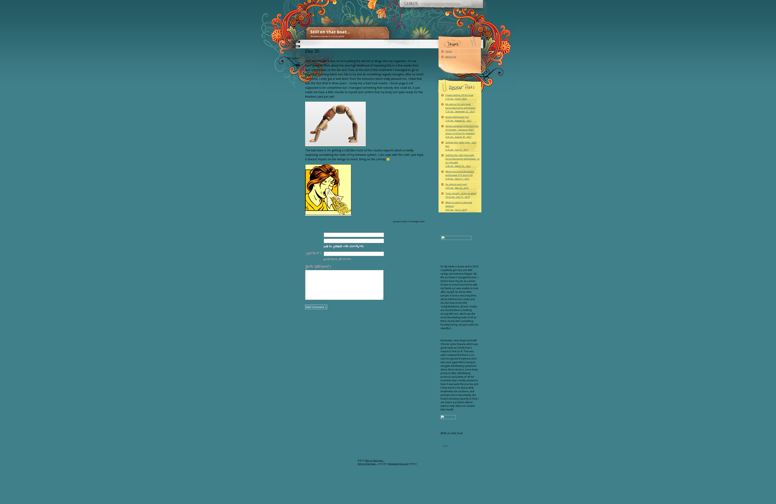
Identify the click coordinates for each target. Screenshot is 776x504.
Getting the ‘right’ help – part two (461, 146)
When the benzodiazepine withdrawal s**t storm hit (459, 175)
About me (450, 56)
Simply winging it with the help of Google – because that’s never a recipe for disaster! (462, 131)
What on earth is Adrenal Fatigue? (458, 206)
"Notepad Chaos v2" (398, 463)
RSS (351, 468)
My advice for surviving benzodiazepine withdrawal (460, 108)
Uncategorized (416, 221)
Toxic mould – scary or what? (461, 195)
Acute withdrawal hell (458, 118)
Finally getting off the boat (459, 97)
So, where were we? (457, 186)
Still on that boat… (330, 32)
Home (448, 51)
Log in (445, 445)
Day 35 (312, 51)
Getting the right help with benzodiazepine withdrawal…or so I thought (462, 161)
